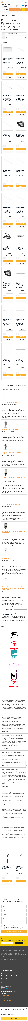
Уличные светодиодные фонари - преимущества (13, 613)
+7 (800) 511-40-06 (7, 995)
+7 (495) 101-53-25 (7, 997)
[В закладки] (5, 72)
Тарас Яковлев (5, 731)
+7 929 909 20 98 (5, 6)
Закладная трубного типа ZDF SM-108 (7, 868)
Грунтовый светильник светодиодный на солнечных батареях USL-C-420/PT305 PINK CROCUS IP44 (13, 588)
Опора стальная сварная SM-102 (10, 402)
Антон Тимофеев (5, 804)
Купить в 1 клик (8, 77)
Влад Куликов (5, 821)
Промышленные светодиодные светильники (12, 13)
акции (23, 9)
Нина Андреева (5, 786)
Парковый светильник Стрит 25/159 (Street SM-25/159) (20, 868)
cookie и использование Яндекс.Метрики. (11, 1011)
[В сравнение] (3, 72)
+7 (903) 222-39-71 (7, 998)
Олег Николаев (5, 748)
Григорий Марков (5, 712)
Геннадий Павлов (5, 843)
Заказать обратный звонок (14, 931)
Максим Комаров (5, 765)
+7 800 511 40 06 (5, 5)
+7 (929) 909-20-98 (7, 1000)
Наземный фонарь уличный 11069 (10, 429)
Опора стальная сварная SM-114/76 (11, 504)
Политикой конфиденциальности (12, 928)
